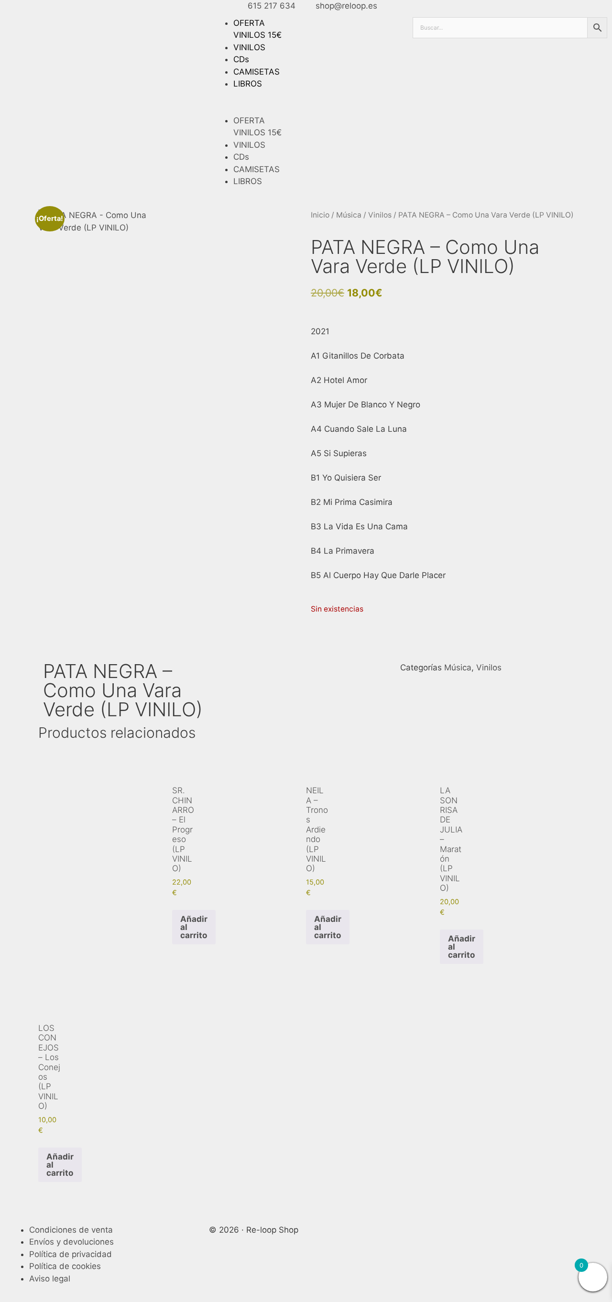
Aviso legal (49, 1278)
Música (348, 214)
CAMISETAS (256, 72)
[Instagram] (451, 1236)
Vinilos (380, 214)
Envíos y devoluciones (71, 1242)
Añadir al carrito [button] (194, 927)
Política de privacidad (70, 1254)
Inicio (320, 214)
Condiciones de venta (71, 1230)
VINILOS (249, 47)
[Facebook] (425, 1236)
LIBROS (247, 83)
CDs (241, 59)
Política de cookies (65, 1266)
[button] (306, 108)
